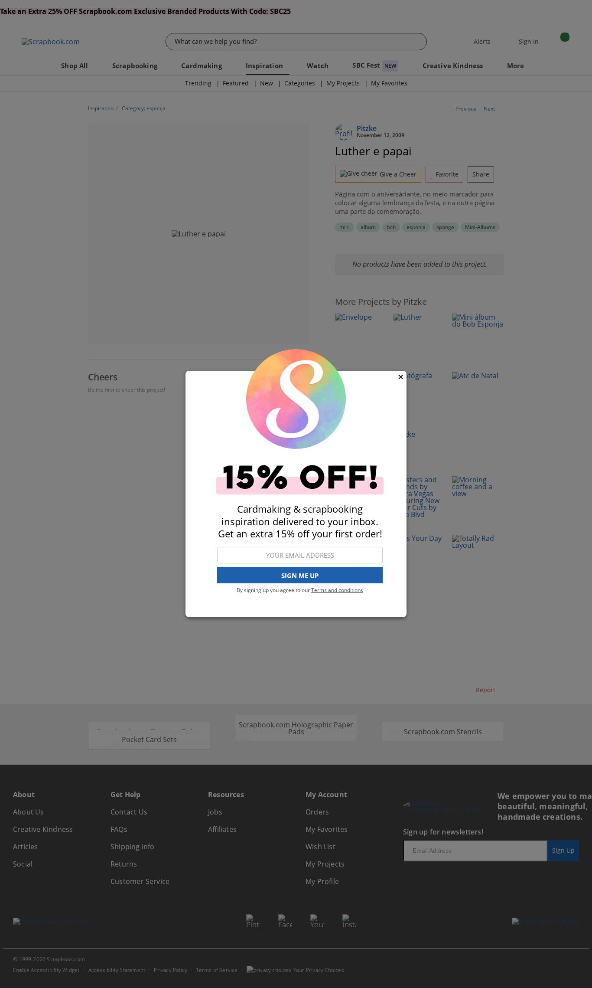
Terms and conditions (337, 590)
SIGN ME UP (300, 575)
